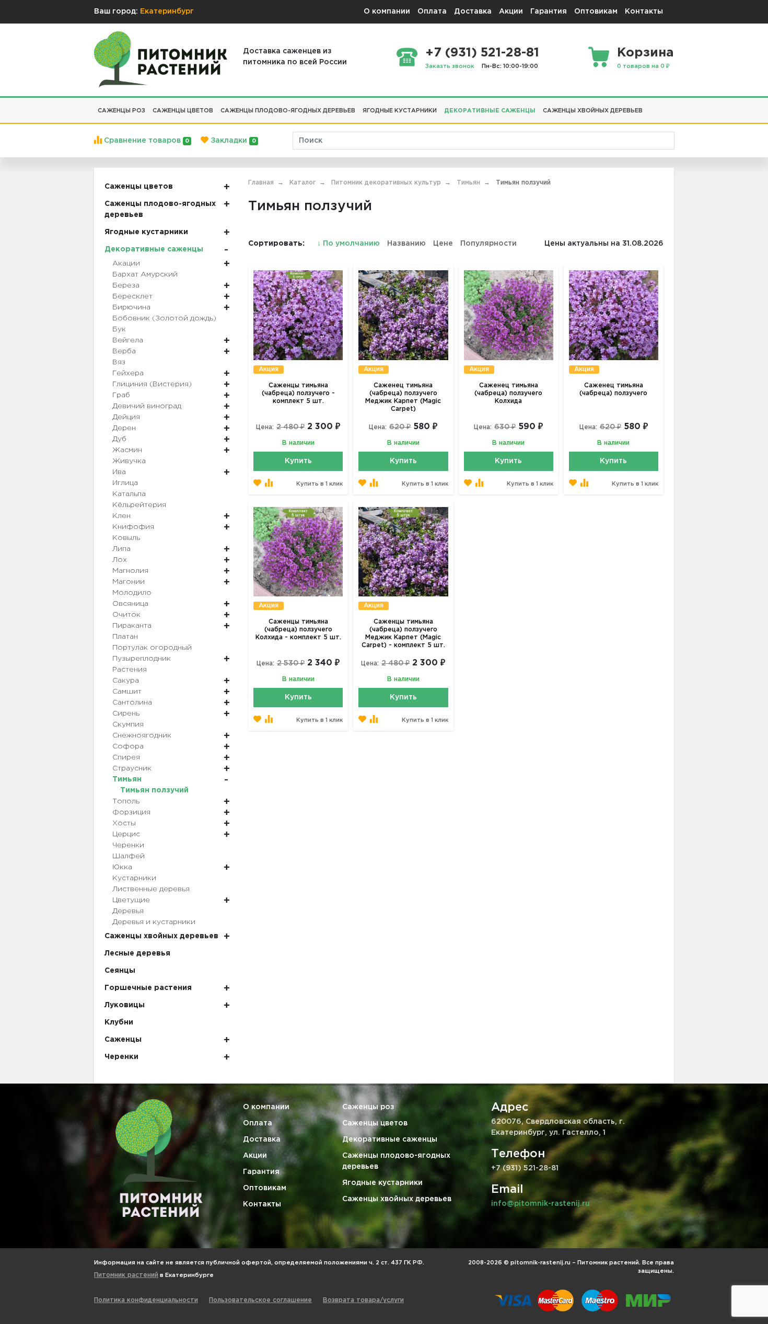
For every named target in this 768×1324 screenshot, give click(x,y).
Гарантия (548, 11)
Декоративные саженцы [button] (490, 110)
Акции (511, 11)
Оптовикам (596, 11)
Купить (298, 461)
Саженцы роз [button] (121, 110)
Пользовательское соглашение (260, 1300)
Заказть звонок (449, 66)
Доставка (473, 11)
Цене (443, 243)
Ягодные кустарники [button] (400, 110)
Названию (406, 243)
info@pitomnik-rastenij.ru (540, 1204)
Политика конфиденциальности (146, 1300)
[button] (650, 106)
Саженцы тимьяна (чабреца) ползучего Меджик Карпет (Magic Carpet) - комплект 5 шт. (403, 633)
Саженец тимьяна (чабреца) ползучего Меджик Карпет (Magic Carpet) (403, 397)
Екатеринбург (167, 11)
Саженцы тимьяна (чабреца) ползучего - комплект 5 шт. (298, 393)
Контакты (644, 11)
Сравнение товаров (145, 140)
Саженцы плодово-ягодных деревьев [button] (287, 110)
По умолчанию (349, 243)
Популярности (488, 243)
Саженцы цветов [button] (183, 110)
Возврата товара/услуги (363, 1300)
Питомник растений (126, 1275)
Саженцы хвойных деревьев (396, 1199)
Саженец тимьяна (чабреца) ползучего (613, 389)
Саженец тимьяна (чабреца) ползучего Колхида (508, 393)
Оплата (432, 11)
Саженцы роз (368, 1107)
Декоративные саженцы (389, 1139)
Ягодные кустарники (382, 1183)
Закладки (231, 140)
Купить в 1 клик (319, 484)
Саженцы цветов (375, 1123)
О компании (387, 11)
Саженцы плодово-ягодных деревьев (396, 1161)
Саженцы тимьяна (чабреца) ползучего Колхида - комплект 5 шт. (298, 629)
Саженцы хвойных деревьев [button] (593, 110)
